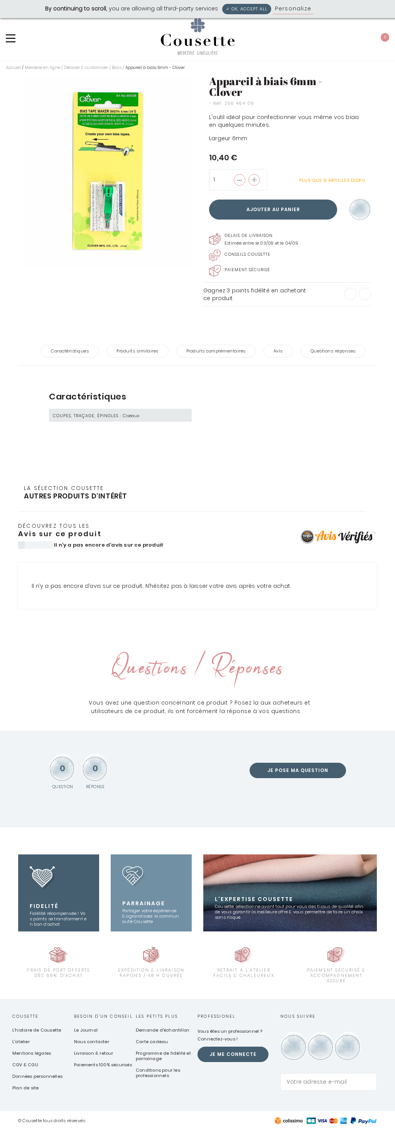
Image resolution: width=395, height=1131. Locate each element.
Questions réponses (333, 351)
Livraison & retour (93, 1053)
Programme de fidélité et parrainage (163, 1055)
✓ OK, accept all (246, 9)
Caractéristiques (70, 351)
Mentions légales (31, 1053)
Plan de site (25, 1088)
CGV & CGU (25, 1064)
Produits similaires (137, 351)
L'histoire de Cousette (36, 1030)
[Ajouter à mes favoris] (360, 210)
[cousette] (197, 36)
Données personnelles (37, 1076)
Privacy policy (336, 8)
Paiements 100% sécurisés (103, 1064)
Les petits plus (157, 1016)
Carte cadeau (152, 1041)
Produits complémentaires (216, 351)
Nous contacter (91, 1041)
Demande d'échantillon (162, 1030)
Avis (278, 351)
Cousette (25, 1016)
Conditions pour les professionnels (158, 1072)
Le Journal (86, 1030)
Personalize (293, 8)
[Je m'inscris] (369, 1082)
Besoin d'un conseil (103, 1016)
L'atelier (21, 1041)
